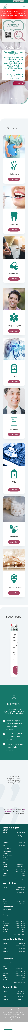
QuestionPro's (12, 809)
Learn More (14, 179)
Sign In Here (16, 670)
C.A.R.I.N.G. (13, 47)
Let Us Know (18, 83)
